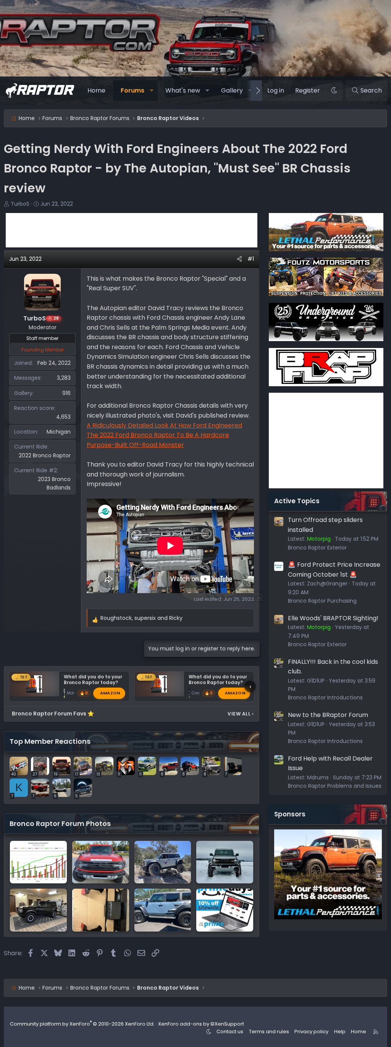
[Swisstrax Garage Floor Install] (38, 910)
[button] (151, 90)
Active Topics (297, 501)
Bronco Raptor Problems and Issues (334, 786)
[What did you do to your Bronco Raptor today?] (163, 910)
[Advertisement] (131, 230)
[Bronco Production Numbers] (38, 862)
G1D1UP (316, 680)
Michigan (59, 432)
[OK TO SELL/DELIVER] (100, 862)
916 (66, 393)
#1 (250, 259)
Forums (132, 90)
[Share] (239, 259)
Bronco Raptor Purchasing (322, 601)
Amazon (110, 693)
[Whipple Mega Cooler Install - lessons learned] (100, 910)
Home (96, 90)
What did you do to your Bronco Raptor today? (93, 679)
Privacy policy (311, 1031)
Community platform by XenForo (82, 1023)
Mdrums (318, 777)
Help (340, 1031)
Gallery (232, 90)
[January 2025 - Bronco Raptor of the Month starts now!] (225, 862)
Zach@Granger (327, 583)
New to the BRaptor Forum (328, 714)
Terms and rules (269, 1031)
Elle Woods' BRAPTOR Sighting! (333, 618)
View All (241, 713)
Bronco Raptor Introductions (325, 697)
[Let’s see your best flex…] (163, 862)
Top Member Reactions (50, 741)
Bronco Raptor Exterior (317, 547)
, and (141, 618)
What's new (182, 90)
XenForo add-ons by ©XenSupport (201, 1023)
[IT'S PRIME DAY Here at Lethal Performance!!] (225, 910)
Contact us (230, 1031)
